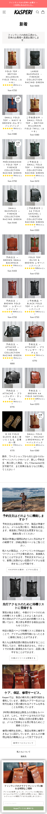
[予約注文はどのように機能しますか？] (23, 500)
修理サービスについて (23, 743)
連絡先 (24, 756)
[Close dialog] (43, 762)
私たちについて (23, 751)
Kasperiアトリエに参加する (24, 808)
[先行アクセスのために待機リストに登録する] (23, 588)
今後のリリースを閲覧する (23, 658)
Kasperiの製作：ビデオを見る (23, 569)
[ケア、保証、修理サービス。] (23, 677)
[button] (8, 85)
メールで (11, 722)
